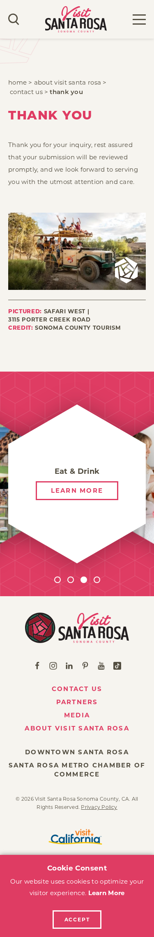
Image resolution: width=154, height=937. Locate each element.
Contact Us (77, 689)
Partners (77, 702)
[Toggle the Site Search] (13, 19)
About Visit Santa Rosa (77, 728)
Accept (77, 919)
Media (77, 715)
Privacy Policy (99, 807)
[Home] (77, 628)
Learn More (106, 893)
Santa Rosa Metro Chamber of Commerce (77, 769)
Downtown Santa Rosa (77, 752)
